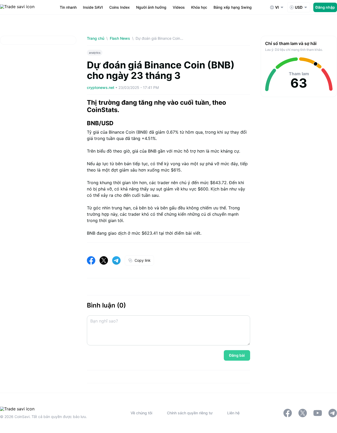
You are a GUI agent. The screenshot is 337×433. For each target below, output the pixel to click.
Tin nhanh (68, 7)
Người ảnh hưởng (151, 7)
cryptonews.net (101, 87)
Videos (179, 7)
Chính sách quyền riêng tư (189, 413)
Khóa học (199, 7)
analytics (94, 52)
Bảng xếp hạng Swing (233, 7)
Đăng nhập (325, 7)
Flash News (120, 38)
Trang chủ (95, 38)
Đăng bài (237, 355)
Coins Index (119, 7)
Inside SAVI (93, 7)
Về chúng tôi (141, 413)
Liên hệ (233, 413)
